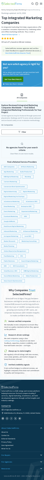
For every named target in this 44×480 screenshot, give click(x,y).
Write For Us (5, 449)
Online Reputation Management (15, 251)
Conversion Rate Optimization (14, 186)
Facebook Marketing (11, 216)
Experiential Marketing (29, 211)
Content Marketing (10, 181)
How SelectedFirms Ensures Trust (17, 53)
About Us (4, 432)
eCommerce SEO (31, 201)
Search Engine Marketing (29, 261)
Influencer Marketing (30, 231)
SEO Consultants (19, 266)
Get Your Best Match (13, 79)
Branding (28, 177)
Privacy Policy (6, 442)
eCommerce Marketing (12, 201)
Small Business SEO (10, 271)
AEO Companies (9, 167)
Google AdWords (9, 221)
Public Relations (9, 261)
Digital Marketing (19, 10)
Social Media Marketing (12, 276)
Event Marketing (9, 211)
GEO (25, 216)
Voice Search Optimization (13, 281)
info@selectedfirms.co (12, 410)
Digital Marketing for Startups (14, 196)
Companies (9, 10)
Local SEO (28, 236)
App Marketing (9, 172)
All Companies (22, 98)
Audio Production (26, 172)
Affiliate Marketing (27, 167)
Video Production (32, 276)
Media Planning (9, 246)
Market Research (9, 241)
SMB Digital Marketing (31, 271)
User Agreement (7, 445)
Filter (24, 132)
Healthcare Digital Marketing (14, 226)
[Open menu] (40, 4)
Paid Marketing (9, 256)
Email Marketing (9, 206)
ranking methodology (12, 341)
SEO (5, 266)
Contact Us (5, 435)
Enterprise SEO (26, 206)
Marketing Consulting (29, 241)
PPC (21, 256)
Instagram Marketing (11, 236)
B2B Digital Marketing (11, 177)
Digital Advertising (10, 191)
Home (3, 10)
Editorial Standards (8, 439)
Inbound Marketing (10, 231)
